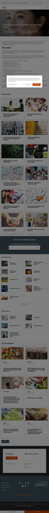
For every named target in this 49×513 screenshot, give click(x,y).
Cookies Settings (12, 84)
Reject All (27, 84)
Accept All (36, 84)
